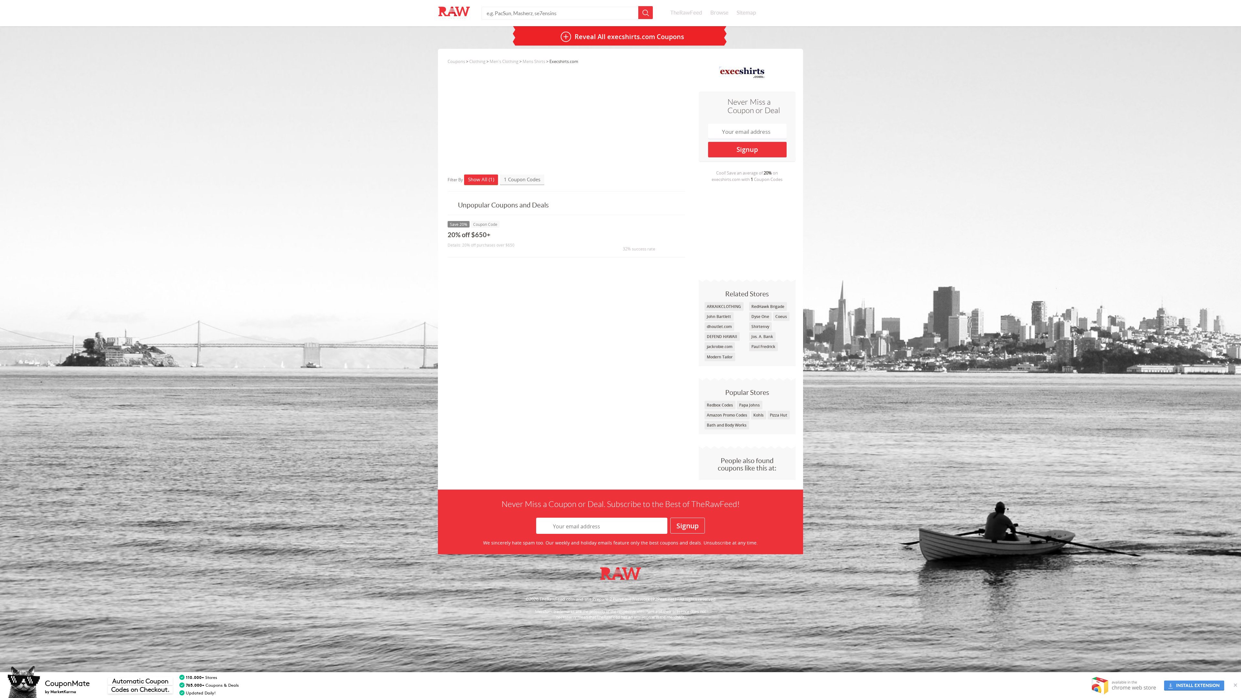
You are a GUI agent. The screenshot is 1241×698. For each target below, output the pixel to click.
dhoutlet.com (719, 326)
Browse (719, 13)
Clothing (477, 61)
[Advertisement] (747, 230)
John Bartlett (719, 316)
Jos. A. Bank (762, 336)
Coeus (781, 316)
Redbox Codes (720, 405)
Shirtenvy (760, 326)
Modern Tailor (720, 357)
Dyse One (760, 316)
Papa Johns (749, 405)
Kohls (758, 415)
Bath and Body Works (727, 425)
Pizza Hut (778, 415)
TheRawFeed (686, 13)
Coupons (456, 61)
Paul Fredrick (763, 346)
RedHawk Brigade (767, 306)
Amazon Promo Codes (727, 415)
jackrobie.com (719, 346)
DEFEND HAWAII (722, 336)
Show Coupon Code (635, 238)
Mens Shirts (534, 61)
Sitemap (746, 13)
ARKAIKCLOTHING (724, 306)
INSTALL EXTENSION (1198, 685)
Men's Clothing (504, 61)
